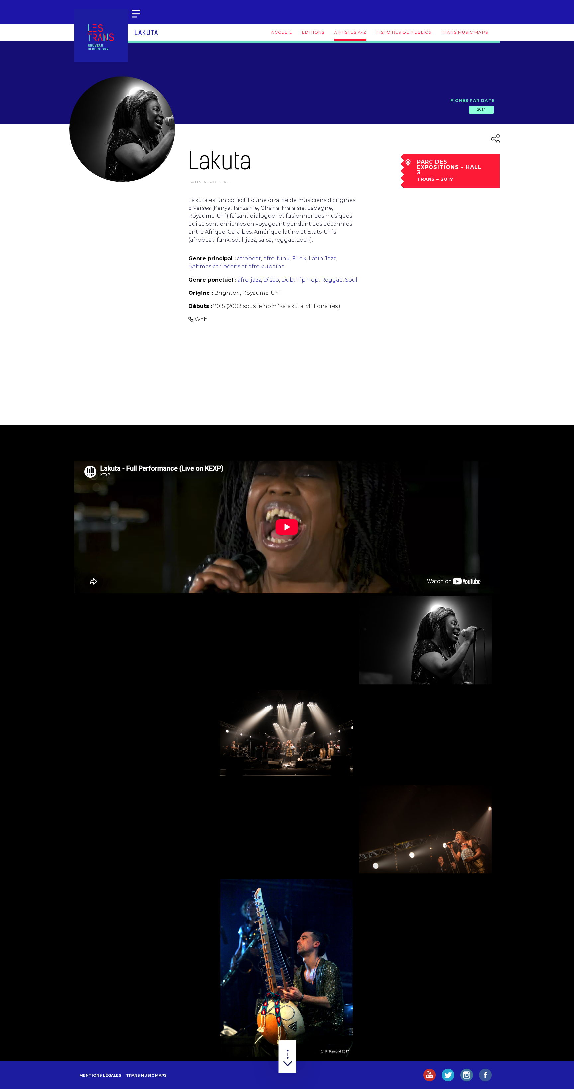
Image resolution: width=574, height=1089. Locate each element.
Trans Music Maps (464, 32)
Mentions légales (100, 1075)
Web (201, 319)
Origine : (200, 293)
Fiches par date (472, 100)
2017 (481, 109)
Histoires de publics (403, 32)
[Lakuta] (148, 640)
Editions (313, 32)
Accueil (281, 32)
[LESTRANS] (101, 35)
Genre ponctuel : (212, 280)
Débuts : (200, 306)
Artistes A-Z (350, 32)
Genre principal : (212, 258)
